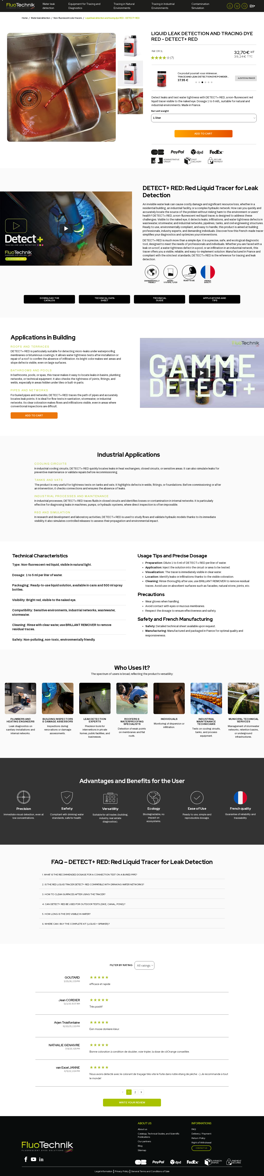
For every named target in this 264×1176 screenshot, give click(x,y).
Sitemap (142, 1150)
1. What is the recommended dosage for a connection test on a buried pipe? (89, 874)
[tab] (132, 874)
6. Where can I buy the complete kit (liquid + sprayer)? (76, 923)
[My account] (230, 6)
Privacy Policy (122, 1171)
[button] (10, 87)
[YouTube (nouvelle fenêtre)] (33, 1159)
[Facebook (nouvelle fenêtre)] (26, 1159)
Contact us (201, 1148)
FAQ (194, 1129)
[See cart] (237, 6)
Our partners (144, 1141)
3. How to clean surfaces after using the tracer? (73, 894)
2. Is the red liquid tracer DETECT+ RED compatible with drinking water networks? (93, 884)
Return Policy (198, 1138)
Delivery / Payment (201, 1133)
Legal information (103, 1171)
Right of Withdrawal (201, 1142)
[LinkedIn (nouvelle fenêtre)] (41, 1159)
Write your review (132, 1102)
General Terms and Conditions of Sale (150, 1171)
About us (142, 1129)
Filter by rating (121, 965)
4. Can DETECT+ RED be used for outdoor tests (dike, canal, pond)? (83, 904)
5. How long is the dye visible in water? (66, 914)
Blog (140, 1145)
